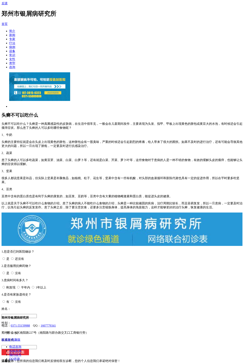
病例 (12, 47)
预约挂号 (15, 354)
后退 (5, 3)
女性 (12, 59)
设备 (12, 51)
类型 (12, 63)
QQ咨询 (14, 358)
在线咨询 (15, 350)
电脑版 (15, 339)
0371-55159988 (20, 325)
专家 (12, 39)
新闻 (12, 35)
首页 (5, 24)
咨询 (12, 67)
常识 (12, 55)
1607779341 (48, 325)
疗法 (12, 43)
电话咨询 (15, 346)
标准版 (6, 339)
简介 (12, 31)
